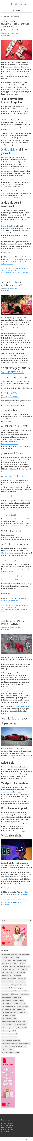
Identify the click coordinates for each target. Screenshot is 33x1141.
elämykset (14, 954)
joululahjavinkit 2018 (19, 1009)
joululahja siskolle (23, 991)
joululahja (24, 969)
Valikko (17, 11)
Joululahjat (10, 69)
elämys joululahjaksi (11, 902)
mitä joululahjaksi (7, 1028)
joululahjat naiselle (18, 1000)
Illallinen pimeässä (7, 1125)
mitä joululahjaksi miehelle (9, 1034)
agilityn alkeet (6, 184)
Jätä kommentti (5, 35)
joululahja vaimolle (22, 1006)
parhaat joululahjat (24, 1043)
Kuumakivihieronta (7, 1123)
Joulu (2, 657)
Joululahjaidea (9, 149)
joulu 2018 (5, 966)
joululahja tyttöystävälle (9, 1006)
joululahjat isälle (6, 1000)
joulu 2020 (8, 272)
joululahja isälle (21, 979)
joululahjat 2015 (14, 994)
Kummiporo (5, 157)
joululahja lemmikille (8, 985)
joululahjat (25, 272)
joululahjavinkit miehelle (9, 1012)
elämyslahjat (5, 957)
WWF (3, 193)
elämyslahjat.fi (15, 957)
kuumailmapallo (23, 1021)
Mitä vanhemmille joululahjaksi (11, 1040)
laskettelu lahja (21, 1025)
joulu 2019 (12, 966)
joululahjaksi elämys (8, 982)
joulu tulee (13, 1015)
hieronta (4, 963)
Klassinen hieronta (7, 1129)
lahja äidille (12, 1025)
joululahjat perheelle (20, 1003)
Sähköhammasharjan (8, 553)
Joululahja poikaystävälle (9, 991)
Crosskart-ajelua (6, 1131)
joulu (9, 963)
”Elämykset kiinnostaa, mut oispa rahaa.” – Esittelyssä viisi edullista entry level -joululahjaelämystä (16, 261)
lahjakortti (5, 1025)
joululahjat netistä (13, 901)
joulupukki (5, 1015)
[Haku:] (16, 920)
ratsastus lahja (6, 1046)
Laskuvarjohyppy (6, 1127)
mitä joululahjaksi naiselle (9, 1037)
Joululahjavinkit (12, 270)
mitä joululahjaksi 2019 (20, 1028)
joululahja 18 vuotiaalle (8, 972)
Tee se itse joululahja (8, 1049)
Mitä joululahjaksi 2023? (9, 1031)
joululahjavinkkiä (12, 372)
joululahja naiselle (7, 988)
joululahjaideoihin (23, 706)
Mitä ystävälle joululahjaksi (10, 1043)
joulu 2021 (27, 966)
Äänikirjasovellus (7, 120)
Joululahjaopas (16, 4)
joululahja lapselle (20, 982)
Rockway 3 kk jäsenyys (16, 476)
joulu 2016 (23, 963)
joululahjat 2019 (16, 997)
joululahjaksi (12, 318)
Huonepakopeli (6, 226)
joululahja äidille (22, 1012)
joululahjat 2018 (6, 997)
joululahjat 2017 (24, 994)
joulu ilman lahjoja (14, 969)
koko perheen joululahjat (9, 1021)
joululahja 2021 (21, 972)
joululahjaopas (16, 272)
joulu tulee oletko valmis (9, 1018)
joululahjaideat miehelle (9, 979)
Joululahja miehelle (14, 268)
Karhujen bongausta (7, 535)
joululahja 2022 (6, 975)
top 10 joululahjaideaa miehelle (11, 1052)
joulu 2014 (16, 963)
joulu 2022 (5, 969)
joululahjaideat (16, 975)
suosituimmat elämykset (19, 1046)
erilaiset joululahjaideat (12, 609)
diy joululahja (6, 954)
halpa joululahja (21, 960)
